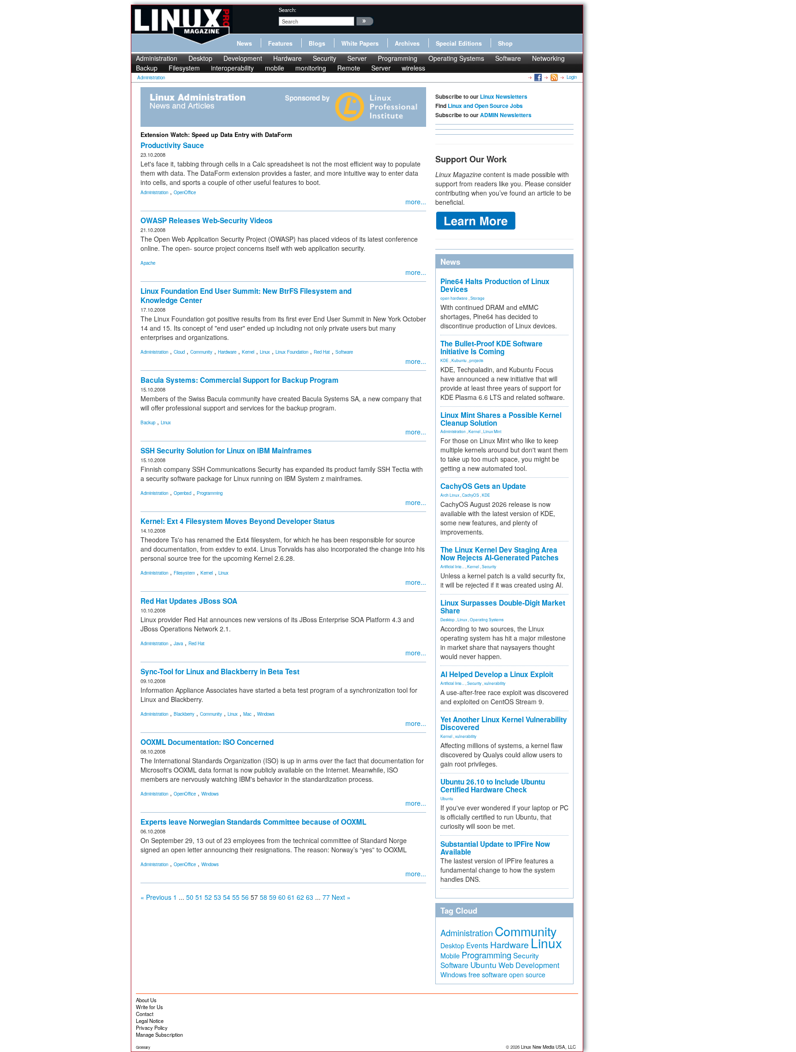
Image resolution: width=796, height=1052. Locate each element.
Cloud (179, 352)
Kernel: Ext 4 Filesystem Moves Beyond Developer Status (237, 521)
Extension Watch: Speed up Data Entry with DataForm (216, 135)
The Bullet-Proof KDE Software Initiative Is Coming (491, 348)
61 (291, 897)
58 (263, 897)
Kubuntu (459, 360)
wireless (413, 67)
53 (217, 897)
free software (487, 974)
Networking (548, 58)
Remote (348, 67)
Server (357, 58)
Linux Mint (492, 431)
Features (280, 43)
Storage (477, 298)
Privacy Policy (152, 1027)
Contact (144, 1013)
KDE (444, 360)
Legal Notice (150, 1020)
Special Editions (459, 43)
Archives (407, 43)
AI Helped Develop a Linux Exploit (496, 674)
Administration (156, 58)
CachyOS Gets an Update (483, 486)
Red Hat (322, 352)
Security (324, 58)
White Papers (360, 43)
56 (245, 897)
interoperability (232, 67)
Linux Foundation (291, 352)
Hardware (287, 58)
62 (300, 897)
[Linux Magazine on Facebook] (537, 77)
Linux (265, 352)
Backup (147, 67)
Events (477, 945)
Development (242, 58)
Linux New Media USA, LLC (548, 1047)
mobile (274, 67)
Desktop (200, 58)
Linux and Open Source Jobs (485, 105)
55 (236, 897)
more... (415, 201)
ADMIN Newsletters (506, 115)
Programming (397, 58)
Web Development (528, 965)
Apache (147, 263)
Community (201, 352)
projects (476, 360)
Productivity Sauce (172, 145)
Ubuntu (446, 798)
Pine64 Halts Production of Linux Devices (495, 285)
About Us (146, 1000)
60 (282, 897)
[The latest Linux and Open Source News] (553, 77)
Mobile (450, 955)
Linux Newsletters (503, 96)
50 (189, 897)
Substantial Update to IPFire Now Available (495, 848)
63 (309, 897)
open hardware (454, 298)
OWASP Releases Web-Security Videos (206, 220)
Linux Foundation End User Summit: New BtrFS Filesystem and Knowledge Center (245, 295)
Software (508, 58)
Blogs (317, 43)
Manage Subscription (159, 1034)
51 (199, 897)
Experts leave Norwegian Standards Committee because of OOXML (253, 822)
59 (272, 897)
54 (226, 897)
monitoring (310, 67)
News (244, 43)
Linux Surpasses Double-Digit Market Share (502, 607)
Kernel (248, 352)
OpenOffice (185, 192)
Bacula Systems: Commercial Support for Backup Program (239, 380)
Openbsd (182, 493)
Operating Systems (456, 58)
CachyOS (470, 495)
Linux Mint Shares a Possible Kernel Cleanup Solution (501, 419)
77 (326, 897)
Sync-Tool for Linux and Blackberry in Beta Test (219, 671)
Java (178, 643)
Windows (266, 714)
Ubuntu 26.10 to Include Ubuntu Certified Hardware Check (492, 786)
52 (208, 897)
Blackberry (184, 714)
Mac (247, 714)
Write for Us (149, 1006)
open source (527, 974)
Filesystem (184, 67)
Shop (505, 43)
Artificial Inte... (452, 566)
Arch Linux (449, 495)
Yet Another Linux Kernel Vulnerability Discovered (503, 723)
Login (572, 77)
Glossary (143, 1047)
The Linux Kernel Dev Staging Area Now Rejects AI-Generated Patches (499, 554)
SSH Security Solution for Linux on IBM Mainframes (226, 451)
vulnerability (494, 683)
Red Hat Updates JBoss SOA (188, 601)
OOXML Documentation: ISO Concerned (207, 742)
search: (287, 9)
